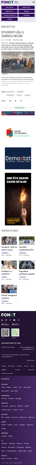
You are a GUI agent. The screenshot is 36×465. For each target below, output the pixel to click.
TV (2, 441)
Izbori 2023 (27, 387)
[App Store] (15, 324)
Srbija (3, 387)
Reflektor (28, 447)
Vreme (9, 19)
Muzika (8, 417)
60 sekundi (11, 447)
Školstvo (9, 11)
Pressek (26, 443)
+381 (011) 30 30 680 (7, 347)
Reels (3, 458)
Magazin (4, 370)
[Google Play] (5, 324)
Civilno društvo (9, 15)
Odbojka (22, 425)
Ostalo (3, 428)
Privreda (4, 398)
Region (9, 387)
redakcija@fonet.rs (29, 349)
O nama (17, 370)
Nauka (26, 11)
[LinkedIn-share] (10, 101)
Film (2, 417)
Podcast (9, 458)
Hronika (26, 15)
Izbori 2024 (5, 391)
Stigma (30, 451)
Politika (3, 366)
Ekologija (18, 398)
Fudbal (3, 425)
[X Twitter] (18, 320)
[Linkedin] (2, 320)
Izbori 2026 (14, 391)
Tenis (16, 425)
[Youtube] (14, 320)
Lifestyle (4, 436)
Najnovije (5, 379)
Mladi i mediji (22, 451)
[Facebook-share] (15, 101)
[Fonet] (10, 2)
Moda (10, 436)
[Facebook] (10, 320)
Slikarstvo (31, 417)
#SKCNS (27, 95)
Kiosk (3, 451)
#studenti (10, 95)
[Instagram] (6, 320)
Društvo (19, 366)
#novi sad (10, 91)
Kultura (26, 366)
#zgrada (20, 91)
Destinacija (20, 447)
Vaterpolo (30, 425)
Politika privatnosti (7, 373)
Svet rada (9, 7)
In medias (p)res (11, 451)
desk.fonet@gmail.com (27, 347)
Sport (33, 366)
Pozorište (15, 417)
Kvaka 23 (19, 443)
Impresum (31, 370)
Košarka (9, 425)
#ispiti (19, 95)
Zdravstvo (26, 7)
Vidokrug (12, 443)
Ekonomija (11, 366)
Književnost (23, 417)
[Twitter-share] (21, 101)
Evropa (15, 387)
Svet (20, 387)
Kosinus (3, 447)
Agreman (4, 443)
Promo (16, 458)
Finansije (11, 398)
